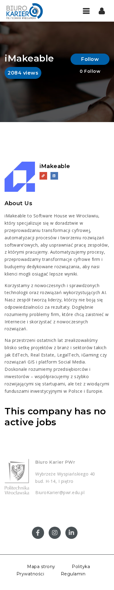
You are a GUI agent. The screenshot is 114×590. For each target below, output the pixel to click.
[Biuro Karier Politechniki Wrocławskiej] (30, 10)
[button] (102, 10)
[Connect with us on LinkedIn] (54, 176)
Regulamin (73, 574)
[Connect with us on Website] (43, 176)
